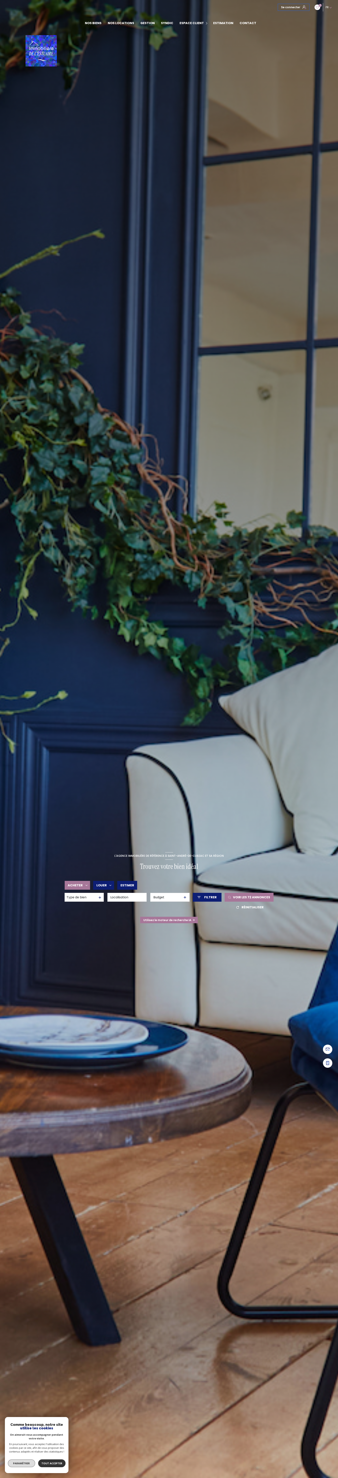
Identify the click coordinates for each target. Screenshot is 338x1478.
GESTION (147, 23)
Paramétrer (21, 1463)
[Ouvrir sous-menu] (207, 23)
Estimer (127, 885)
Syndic (167, 23)
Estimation (223, 23)
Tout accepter (51, 1463)
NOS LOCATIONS (121, 23)
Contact (248, 23)
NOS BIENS (93, 23)
